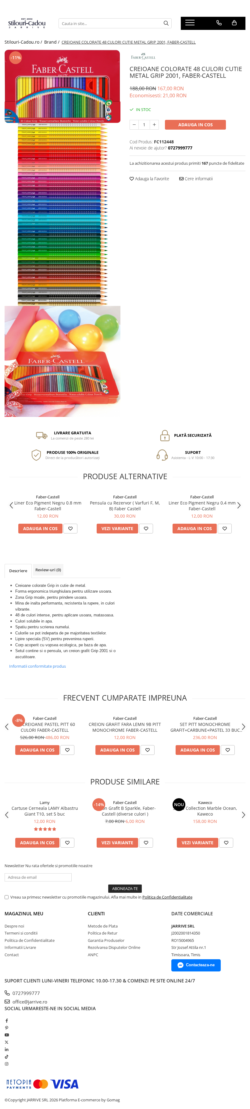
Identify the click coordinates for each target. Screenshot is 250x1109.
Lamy (45, 802)
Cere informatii (198, 178)
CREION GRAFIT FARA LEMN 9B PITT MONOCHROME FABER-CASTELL (125, 727)
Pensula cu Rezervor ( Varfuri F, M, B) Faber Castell (125, 505)
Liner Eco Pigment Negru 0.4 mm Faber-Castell (202, 505)
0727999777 (25, 993)
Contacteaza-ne (200, 965)
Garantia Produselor (106, 940)
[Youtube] (7, 1035)
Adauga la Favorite (151, 178)
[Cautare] (166, 23)
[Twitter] (7, 1042)
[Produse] (190, 24)
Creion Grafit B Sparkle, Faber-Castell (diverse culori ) (125, 811)
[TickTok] (7, 1056)
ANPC (93, 954)
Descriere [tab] (18, 570)
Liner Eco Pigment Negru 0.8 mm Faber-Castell (47, 505)
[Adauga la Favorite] (70, 528)
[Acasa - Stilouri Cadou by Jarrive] (27, 23)
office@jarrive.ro (29, 1002)
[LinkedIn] (7, 1049)
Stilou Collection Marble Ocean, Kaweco (205, 811)
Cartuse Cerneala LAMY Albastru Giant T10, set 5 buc (45, 811)
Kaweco (205, 802)
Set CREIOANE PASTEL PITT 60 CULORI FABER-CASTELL (45, 727)
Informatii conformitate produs (37, 666)
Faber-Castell (47, 497)
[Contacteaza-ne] (219, 23)
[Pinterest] (7, 1028)
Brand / (52, 42)
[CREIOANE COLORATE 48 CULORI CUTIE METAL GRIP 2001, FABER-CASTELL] (62, 86)
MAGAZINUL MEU (24, 913)
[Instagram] (7, 1064)
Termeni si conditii (21, 933)
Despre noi (14, 926)
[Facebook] (7, 1020)
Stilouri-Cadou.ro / (24, 42)
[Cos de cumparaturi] (234, 23)
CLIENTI (96, 913)
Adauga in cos (195, 124)
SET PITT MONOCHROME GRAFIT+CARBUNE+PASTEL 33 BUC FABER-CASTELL (205, 727)
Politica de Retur (102, 933)
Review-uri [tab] (48, 569)
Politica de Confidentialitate (167, 897)
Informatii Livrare (20, 947)
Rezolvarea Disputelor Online (114, 947)
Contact (12, 954)
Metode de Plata (103, 926)
